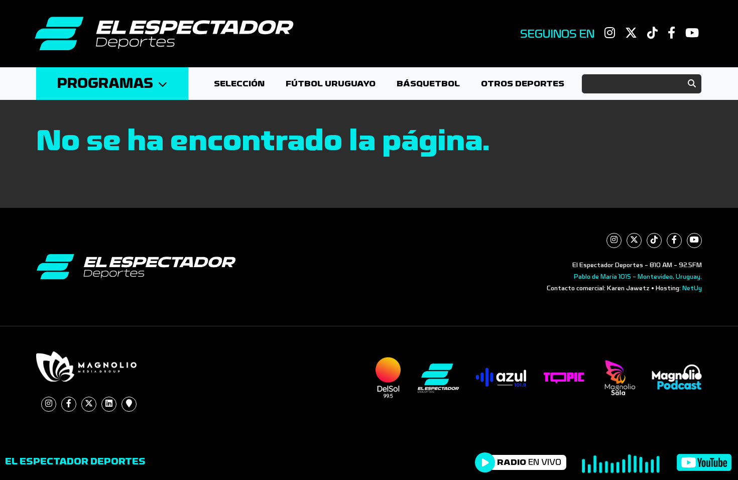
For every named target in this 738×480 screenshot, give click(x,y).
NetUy (692, 288)
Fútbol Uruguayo (331, 83)
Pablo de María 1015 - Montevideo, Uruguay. (638, 276)
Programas (105, 83)
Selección (239, 83)
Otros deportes (522, 83)
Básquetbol (428, 83)
